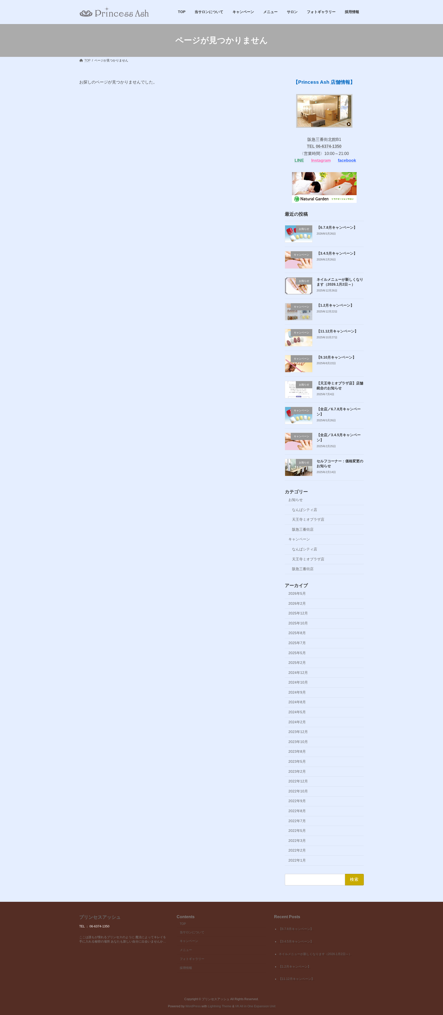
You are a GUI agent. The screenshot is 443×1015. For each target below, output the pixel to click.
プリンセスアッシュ (100, 917)
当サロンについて (192, 932)
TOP (183, 924)
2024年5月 (297, 712)
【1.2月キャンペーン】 (335, 305)
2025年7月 (297, 643)
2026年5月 (297, 593)
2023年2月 (297, 771)
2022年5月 (297, 831)
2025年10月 (298, 623)
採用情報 (186, 968)
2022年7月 (297, 821)
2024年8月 (297, 702)
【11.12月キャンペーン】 (337, 331)
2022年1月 (297, 860)
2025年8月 (297, 633)
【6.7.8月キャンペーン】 (337, 227)
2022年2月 (297, 850)
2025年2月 (297, 663)
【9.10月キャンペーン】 (336, 357)
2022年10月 (298, 791)
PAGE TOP (428, 980)
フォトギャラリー (192, 959)
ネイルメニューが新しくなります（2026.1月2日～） (315, 954)
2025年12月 (298, 613)
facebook (347, 160)
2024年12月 (298, 672)
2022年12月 (298, 781)
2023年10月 (298, 741)
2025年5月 (297, 653)
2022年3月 (297, 840)
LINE (299, 160)
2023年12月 (298, 732)
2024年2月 (297, 722)
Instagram (321, 160)
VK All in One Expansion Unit (255, 1006)
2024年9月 (297, 692)
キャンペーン (299, 539)
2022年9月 (297, 801)
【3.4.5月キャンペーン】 (337, 253)
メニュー (186, 950)
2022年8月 (297, 811)
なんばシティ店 (304, 509)
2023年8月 (297, 751)
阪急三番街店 (303, 529)
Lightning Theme (219, 1006)
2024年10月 (298, 682)
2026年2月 (297, 603)
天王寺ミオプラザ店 (308, 519)
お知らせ (295, 500)
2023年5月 (297, 761)
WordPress (193, 1006)
